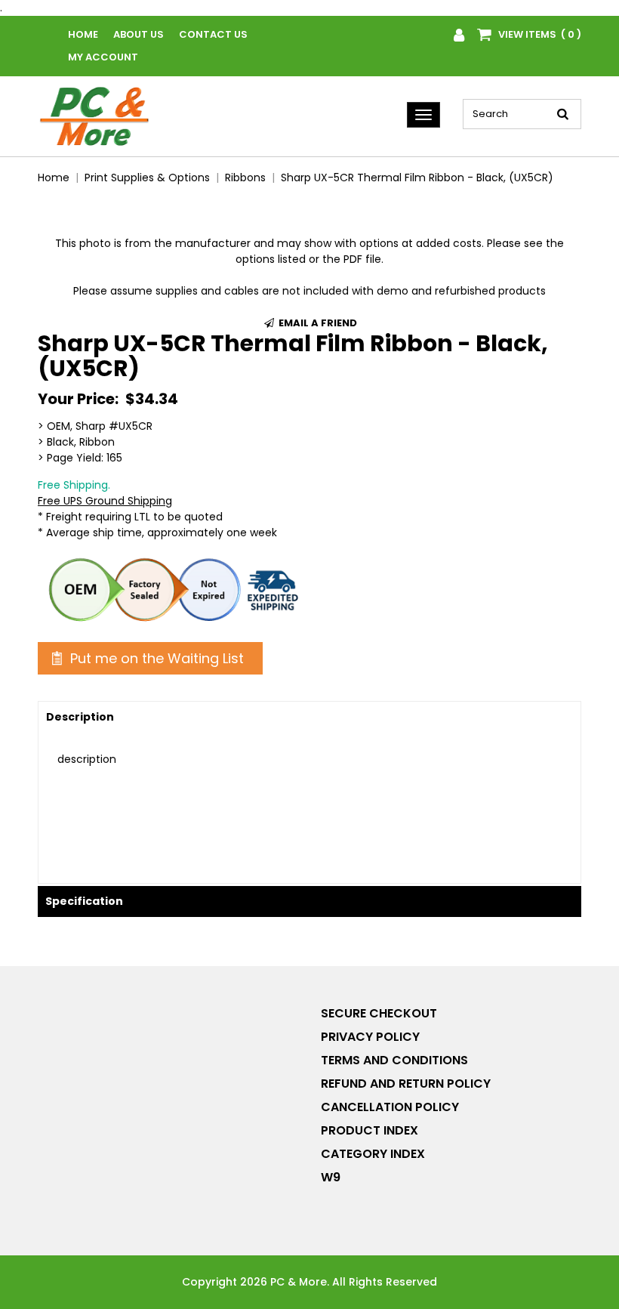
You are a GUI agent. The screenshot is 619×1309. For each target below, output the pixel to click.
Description (80, 716)
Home (83, 34)
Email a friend (316, 323)
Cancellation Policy (390, 1107)
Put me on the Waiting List (155, 658)
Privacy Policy (370, 1036)
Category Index (373, 1153)
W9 (330, 1177)
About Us (138, 34)
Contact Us (213, 34)
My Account (103, 57)
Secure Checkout (379, 1013)
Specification (84, 901)
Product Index (369, 1130)
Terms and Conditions (394, 1060)
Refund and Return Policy (406, 1083)
